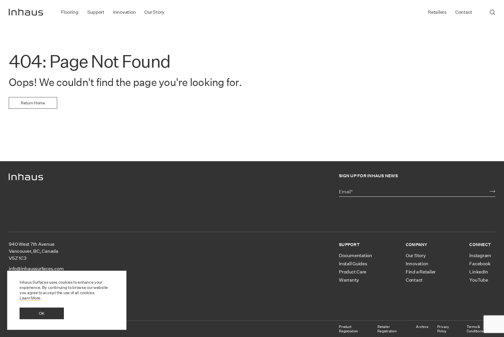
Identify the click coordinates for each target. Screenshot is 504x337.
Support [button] (95, 12)
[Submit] (492, 191)
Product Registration (348, 328)
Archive (422, 326)
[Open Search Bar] (492, 12)
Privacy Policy (443, 328)
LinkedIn (478, 272)
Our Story (154, 12)
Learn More (30, 298)
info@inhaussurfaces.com (36, 268)
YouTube (478, 280)
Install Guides (353, 263)
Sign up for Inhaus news (368, 175)
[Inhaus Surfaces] (26, 12)
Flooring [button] (69, 12)
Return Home (33, 103)
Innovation (124, 12)
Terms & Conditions (475, 328)
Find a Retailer (421, 272)
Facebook (479, 263)
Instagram (480, 255)
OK (42, 313)
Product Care (352, 272)
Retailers (437, 12)
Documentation (355, 255)
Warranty (349, 280)
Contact (463, 12)
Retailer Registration (386, 328)
